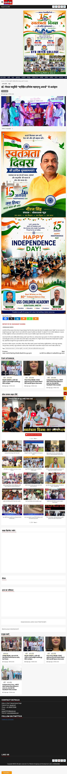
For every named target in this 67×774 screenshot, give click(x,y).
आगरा (56, 77)
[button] (35, 439)
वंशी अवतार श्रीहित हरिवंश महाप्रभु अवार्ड (36, 348)
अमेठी (8, 77)
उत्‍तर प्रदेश (3, 77)
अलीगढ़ (51, 77)
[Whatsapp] (30, 318)
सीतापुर (28, 77)
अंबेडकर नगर (35, 77)
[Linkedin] (17, 318)
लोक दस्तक (12, 94)
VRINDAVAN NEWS (10, 348)
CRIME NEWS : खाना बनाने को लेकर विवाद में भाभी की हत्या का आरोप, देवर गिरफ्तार (11, 657)
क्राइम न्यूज (5, 653)
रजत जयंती (25, 348)
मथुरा (13, 77)
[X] (11, 318)
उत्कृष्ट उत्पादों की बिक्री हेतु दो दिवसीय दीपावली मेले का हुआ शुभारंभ (17, 352)
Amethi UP (13, 705)
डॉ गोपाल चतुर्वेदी (19, 348)
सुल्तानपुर (18, 77)
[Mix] (23, 318)
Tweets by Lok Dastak (7, 719)
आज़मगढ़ (61, 77)
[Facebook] (5, 318)
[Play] (65, 393)
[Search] (64, 398)
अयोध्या (46, 77)
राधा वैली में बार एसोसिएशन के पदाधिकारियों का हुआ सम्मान (52, 352)
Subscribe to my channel (34, 434)
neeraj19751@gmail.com (9, 711)
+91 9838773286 (11, 707)
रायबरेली (23, 77)
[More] (36, 318)
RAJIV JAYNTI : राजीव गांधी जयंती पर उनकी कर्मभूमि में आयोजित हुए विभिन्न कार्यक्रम (11, 381)
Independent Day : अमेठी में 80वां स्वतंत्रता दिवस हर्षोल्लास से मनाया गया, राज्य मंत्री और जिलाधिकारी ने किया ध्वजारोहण (55, 382)
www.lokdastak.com (13, 713)
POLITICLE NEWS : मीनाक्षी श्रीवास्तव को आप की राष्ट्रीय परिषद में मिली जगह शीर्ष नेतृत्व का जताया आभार (33, 381)
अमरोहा (41, 77)
